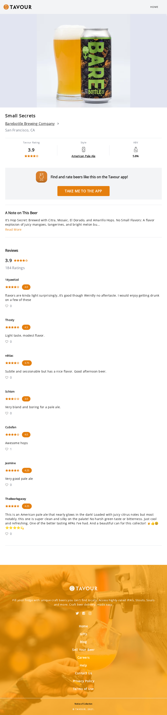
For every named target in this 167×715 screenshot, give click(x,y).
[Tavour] (83, 585)
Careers (83, 657)
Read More (13, 229)
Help (83, 665)
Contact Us (83, 673)
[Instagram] (90, 612)
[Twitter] (77, 612)
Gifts (83, 634)
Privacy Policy (83, 681)
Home (154, 6)
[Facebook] (84, 612)
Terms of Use (83, 689)
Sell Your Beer (83, 650)
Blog (83, 642)
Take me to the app (83, 191)
